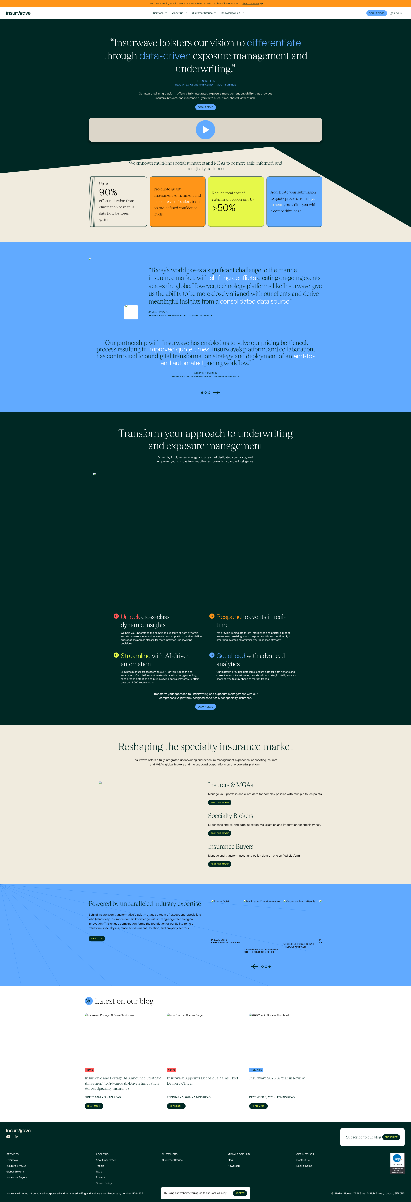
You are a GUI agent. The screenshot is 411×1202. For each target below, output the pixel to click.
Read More (94, 1106)
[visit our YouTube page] (8, 1137)
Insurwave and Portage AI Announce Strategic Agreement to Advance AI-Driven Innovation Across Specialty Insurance (123, 1083)
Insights (256, 1069)
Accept (240, 1193)
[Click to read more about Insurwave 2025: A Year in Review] (287, 1038)
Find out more (220, 802)
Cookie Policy (104, 1183)
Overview (12, 1160)
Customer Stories (172, 1160)
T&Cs (99, 1171)
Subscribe (391, 1137)
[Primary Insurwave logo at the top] (18, 13)
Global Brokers (15, 1171)
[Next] (216, 392)
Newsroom (233, 1166)
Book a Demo (304, 1166)
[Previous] (194, 392)
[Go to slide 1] (202, 392)
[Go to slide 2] (206, 392)
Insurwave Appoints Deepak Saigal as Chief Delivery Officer (202, 1081)
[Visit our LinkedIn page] (16, 1137)
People (100, 1166)
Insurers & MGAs (16, 1166)
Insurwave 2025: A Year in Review (277, 1078)
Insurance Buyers (16, 1177)
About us (97, 938)
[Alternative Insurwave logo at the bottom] (18, 1130)
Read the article (251, 3)
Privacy (100, 1177)
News (89, 1069)
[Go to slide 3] (209, 392)
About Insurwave (106, 1160)
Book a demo (205, 107)
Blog (230, 1160)
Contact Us (303, 1160)
